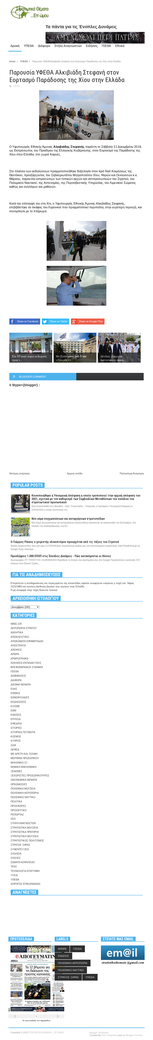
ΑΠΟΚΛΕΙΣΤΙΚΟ (20, 637)
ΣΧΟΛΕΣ (16, 858)
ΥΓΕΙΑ (14, 875)
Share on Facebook (27, 321)
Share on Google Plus (91, 321)
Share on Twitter (58, 321)
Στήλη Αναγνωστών (68, 45)
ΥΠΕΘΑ (29, 45)
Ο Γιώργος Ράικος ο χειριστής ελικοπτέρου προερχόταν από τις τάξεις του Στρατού (65, 542)
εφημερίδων (45, 1020)
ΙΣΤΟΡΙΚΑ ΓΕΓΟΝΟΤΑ (23, 732)
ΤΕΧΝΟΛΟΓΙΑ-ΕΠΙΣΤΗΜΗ (25, 871)
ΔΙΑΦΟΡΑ (16, 680)
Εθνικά (119, 45)
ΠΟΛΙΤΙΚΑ (16, 801)
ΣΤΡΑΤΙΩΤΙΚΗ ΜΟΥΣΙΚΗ (24, 836)
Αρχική (15, 45)
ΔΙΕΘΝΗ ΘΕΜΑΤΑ (21, 684)
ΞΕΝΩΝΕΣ (16, 771)
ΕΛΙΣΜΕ (15, 706)
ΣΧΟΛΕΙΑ (16, 853)
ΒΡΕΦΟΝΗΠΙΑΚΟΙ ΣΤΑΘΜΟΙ (27, 667)
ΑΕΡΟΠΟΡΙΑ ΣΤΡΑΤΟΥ (24, 628)
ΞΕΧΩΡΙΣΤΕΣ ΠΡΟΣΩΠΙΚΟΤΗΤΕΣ (30, 775)
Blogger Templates (99, 1032)
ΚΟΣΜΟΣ (16, 736)
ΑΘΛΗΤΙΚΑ (17, 632)
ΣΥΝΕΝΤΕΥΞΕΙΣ (20, 849)
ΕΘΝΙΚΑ (15, 693)
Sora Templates (109, 1035)
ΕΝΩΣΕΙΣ (16, 714)
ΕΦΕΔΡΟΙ (16, 723)
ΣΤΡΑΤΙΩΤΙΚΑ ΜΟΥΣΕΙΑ (24, 827)
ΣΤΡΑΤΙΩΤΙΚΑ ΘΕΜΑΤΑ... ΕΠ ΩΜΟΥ (46, 1032)
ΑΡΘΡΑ (15, 654)
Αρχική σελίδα (74, 473)
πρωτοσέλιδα (31, 1020)
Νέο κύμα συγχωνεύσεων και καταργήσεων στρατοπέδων (68, 518)
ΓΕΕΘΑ (106, 45)
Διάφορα (44, 45)
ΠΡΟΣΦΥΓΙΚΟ (18, 810)
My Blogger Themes (132, 1035)
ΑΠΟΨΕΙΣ (16, 649)
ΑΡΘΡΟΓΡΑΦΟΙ (19, 658)
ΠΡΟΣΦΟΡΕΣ (18, 806)
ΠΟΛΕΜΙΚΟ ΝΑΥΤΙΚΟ (23, 797)
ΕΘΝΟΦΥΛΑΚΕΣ (20, 697)
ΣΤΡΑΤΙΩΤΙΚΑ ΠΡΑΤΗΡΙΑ (25, 832)
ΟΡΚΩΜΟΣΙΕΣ (19, 784)
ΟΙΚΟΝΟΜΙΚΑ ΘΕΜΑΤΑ (24, 779)
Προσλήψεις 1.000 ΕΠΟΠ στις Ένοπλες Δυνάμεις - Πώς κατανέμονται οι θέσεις (61, 556)
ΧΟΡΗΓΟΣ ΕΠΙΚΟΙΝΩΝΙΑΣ (25, 884)
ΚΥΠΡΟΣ (16, 740)
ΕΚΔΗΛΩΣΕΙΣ (18, 702)
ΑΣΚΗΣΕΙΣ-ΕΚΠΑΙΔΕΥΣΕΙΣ (26, 663)
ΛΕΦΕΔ (15, 749)
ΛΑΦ (13, 745)
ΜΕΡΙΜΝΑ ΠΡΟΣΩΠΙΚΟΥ (25, 758)
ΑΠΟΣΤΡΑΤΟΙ (18, 645)
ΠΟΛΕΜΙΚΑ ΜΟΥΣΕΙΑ (23, 788)
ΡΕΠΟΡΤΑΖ (17, 814)
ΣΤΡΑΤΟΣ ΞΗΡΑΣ (20, 844)
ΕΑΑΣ (14, 688)
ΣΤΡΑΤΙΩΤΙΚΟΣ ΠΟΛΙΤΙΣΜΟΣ (27, 840)
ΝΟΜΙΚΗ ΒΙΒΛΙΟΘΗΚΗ (23, 767)
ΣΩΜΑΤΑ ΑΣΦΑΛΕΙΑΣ (23, 862)
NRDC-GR (16, 623)
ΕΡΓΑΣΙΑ (16, 719)
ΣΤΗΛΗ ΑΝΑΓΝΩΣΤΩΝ (23, 823)
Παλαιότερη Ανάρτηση (132, 473)
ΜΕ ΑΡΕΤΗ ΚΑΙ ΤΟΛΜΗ (24, 753)
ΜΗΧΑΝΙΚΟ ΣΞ (19, 762)
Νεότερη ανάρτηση (19, 473)
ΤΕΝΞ (14, 866)
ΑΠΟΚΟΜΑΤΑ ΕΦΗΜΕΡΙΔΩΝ (27, 641)
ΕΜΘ (13, 710)
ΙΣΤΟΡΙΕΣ (16, 728)
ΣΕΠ (13, 819)
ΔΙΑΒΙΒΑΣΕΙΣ (18, 675)
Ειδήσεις (92, 45)
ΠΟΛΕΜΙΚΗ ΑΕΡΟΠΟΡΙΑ (25, 793)
